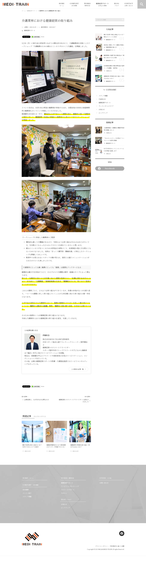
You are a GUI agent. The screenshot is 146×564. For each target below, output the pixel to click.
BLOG (116, 4)
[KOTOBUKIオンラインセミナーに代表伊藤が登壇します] (98, 150)
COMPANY (74, 4)
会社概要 (26, 490)
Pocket (42, 36)
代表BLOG (109, 71)
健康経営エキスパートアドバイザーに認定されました (74, 401)
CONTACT (128, 4)
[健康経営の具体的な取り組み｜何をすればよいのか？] (98, 78)
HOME (61, 4)
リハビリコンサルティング (70, 486)
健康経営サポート (102, 4)
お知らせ (102, 109)
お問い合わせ (104, 483)
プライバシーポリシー (101, 546)
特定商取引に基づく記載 (117, 546)
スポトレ (64, 493)
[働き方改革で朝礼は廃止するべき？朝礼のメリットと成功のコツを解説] (98, 36)
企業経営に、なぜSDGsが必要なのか (36, 400)
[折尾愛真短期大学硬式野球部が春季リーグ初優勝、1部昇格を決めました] (98, 68)
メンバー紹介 (27, 493)
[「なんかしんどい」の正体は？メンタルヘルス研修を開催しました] (98, 140)
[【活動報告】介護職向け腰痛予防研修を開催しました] (98, 130)
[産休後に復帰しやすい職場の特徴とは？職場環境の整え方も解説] (98, 47)
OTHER (105, 478)
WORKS (87, 4)
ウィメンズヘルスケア (106, 106)
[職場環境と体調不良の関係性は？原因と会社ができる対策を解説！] (98, 57)
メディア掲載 (103, 96)
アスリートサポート (67, 490)
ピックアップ (103, 113)
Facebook (110, 168)
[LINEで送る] (35, 36)
